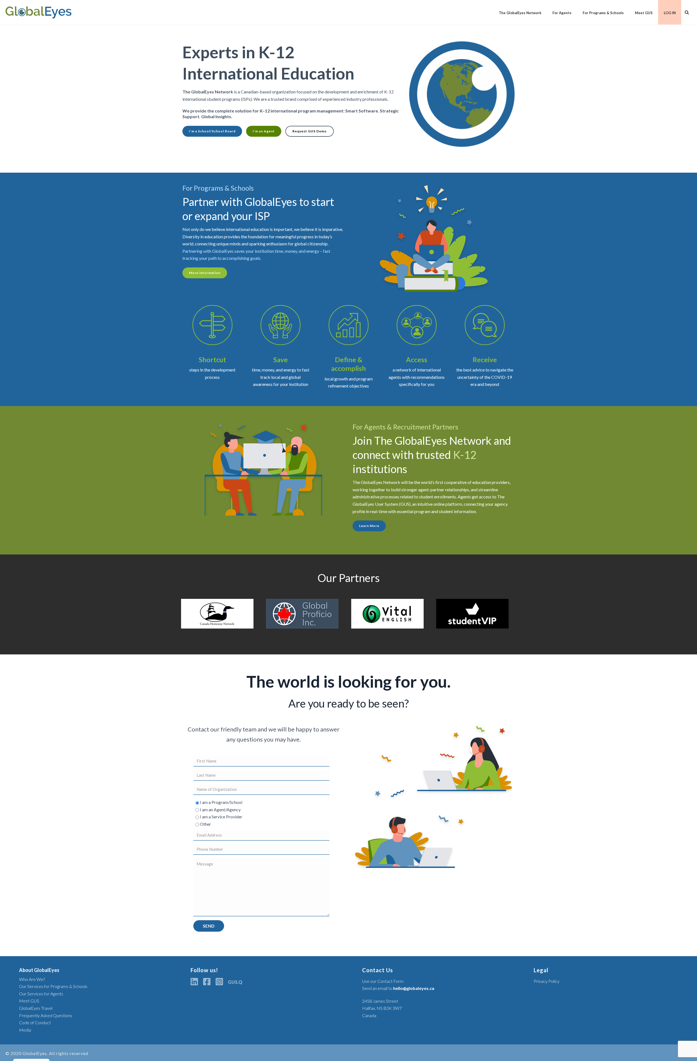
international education (247, 229)
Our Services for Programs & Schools (53, 986)
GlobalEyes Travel (36, 1008)
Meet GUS (644, 13)
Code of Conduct (35, 1022)
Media (25, 1029)
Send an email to (398, 988)
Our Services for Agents (41, 993)
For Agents (561, 13)
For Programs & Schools (603, 13)
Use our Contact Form (382, 981)
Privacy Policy (547, 981)
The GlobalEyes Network (520, 13)
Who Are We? (32, 979)
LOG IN (670, 13)
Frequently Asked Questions (45, 1015)
